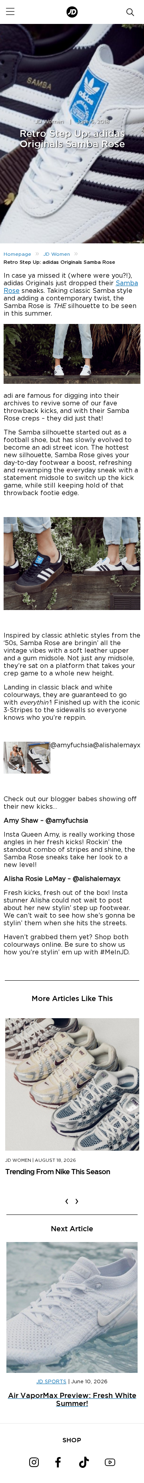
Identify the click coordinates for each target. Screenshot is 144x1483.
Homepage (17, 254)
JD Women (49, 121)
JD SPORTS (51, 1381)
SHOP (71, 1440)
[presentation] (67, 1196)
